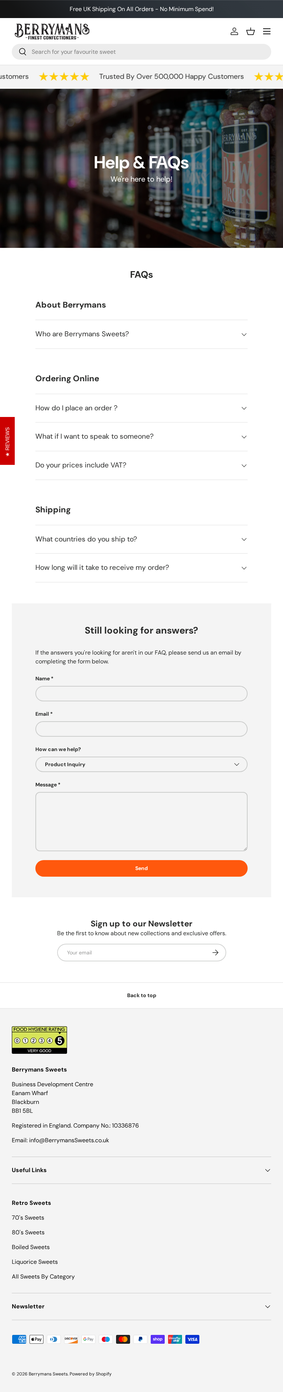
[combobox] (141, 52)
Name (42, 678)
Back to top (141, 995)
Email (42, 714)
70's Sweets (28, 1217)
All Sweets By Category (43, 1276)
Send (141, 868)
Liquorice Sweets (35, 1262)
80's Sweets (28, 1232)
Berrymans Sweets (48, 1374)
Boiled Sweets (31, 1247)
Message (46, 784)
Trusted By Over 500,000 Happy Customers (163, 76)
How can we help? (58, 749)
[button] (250, 31)
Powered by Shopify (91, 1374)
